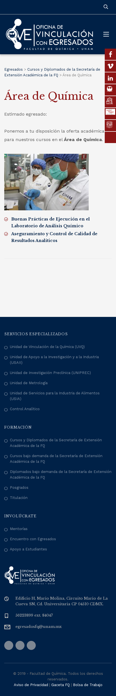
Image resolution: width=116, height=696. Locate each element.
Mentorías (19, 529)
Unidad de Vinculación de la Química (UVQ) (47, 347)
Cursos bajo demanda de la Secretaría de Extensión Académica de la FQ (56, 459)
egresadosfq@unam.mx (38, 626)
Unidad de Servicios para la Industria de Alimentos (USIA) (55, 396)
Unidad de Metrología (29, 383)
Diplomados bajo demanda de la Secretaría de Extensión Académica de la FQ (60, 474)
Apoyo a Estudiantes (28, 549)
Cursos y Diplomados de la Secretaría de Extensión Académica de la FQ (56, 443)
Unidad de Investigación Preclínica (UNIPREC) (50, 373)
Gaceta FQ (60, 685)
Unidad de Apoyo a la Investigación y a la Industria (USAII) (54, 360)
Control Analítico (25, 409)
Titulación (19, 498)
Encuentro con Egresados (33, 539)
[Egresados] (49, 34)
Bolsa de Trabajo (87, 685)
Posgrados (19, 487)
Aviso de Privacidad (31, 685)
